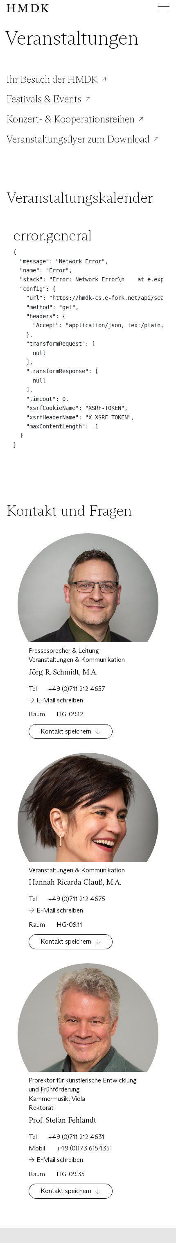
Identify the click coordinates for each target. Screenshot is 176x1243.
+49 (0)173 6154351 (84, 1148)
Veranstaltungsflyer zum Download (78, 139)
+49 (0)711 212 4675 (76, 899)
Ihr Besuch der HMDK (52, 79)
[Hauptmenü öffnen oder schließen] (157, 8)
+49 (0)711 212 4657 (76, 689)
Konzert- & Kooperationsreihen (71, 119)
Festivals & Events (44, 99)
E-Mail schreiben (59, 700)
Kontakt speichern (66, 731)
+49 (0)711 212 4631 (76, 1137)
